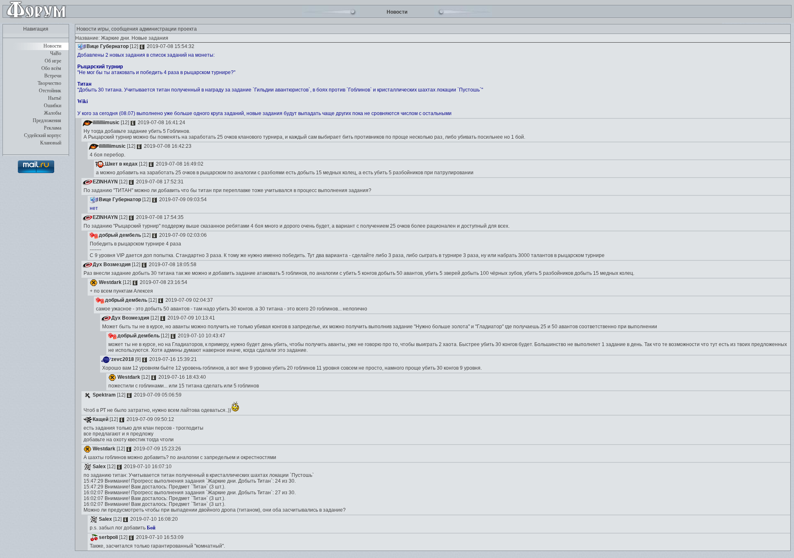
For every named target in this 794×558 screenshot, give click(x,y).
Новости (52, 46)
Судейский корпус (42, 135)
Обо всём (51, 68)
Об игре (53, 61)
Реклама (52, 128)
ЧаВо (55, 53)
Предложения (47, 120)
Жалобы (52, 113)
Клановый (50, 143)
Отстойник (50, 91)
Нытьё (54, 98)
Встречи (52, 76)
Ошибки (52, 105)
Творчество (49, 83)
